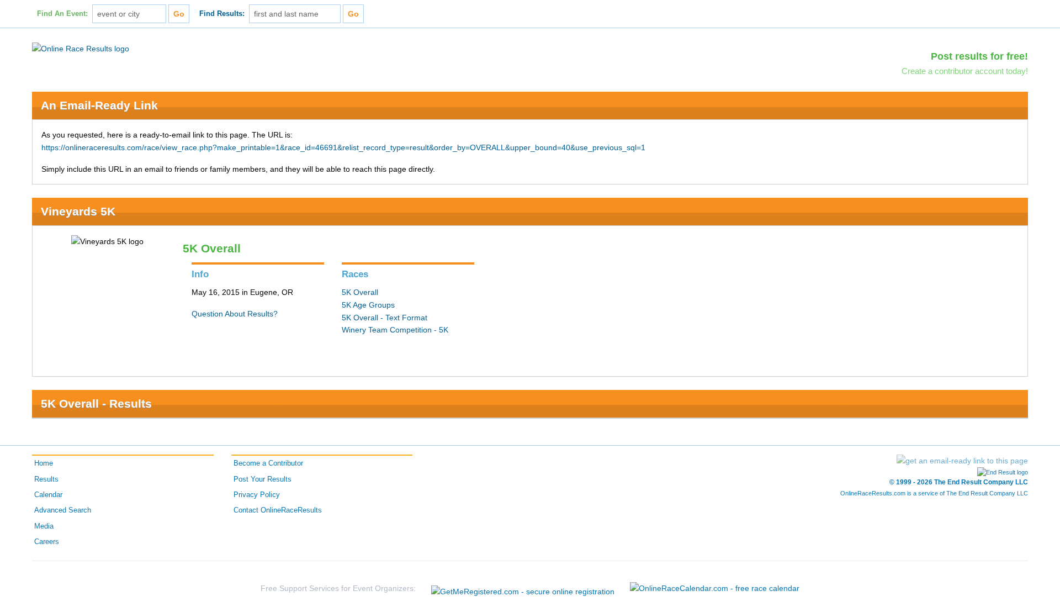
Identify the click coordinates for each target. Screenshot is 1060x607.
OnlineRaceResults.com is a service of (934, 493)
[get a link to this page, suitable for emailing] (962, 460)
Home (43, 463)
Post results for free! (979, 56)
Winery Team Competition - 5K (395, 329)
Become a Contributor (268, 463)
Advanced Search (62, 510)
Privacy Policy (257, 495)
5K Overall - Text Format (384, 317)
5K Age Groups (368, 304)
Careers (46, 542)
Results (46, 479)
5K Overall (360, 292)
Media (44, 526)
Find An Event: (62, 14)
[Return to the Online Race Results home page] (80, 48)
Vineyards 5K (78, 211)
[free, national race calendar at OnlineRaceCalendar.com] (714, 588)
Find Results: (222, 14)
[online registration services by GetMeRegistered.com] (522, 588)
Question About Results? (235, 313)
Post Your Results (263, 479)
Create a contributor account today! (965, 71)
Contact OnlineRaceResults (278, 510)
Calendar (48, 495)
